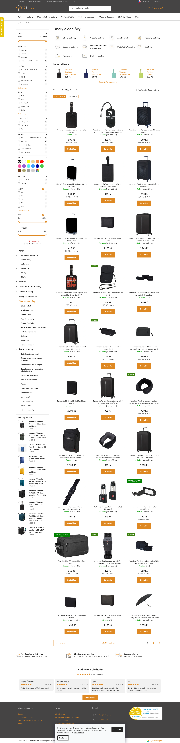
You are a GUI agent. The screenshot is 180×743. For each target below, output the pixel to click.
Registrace (157, 2)
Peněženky (25, 340)
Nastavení (63, 738)
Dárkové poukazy (27, 345)
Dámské (33, 183)
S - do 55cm (33, 141)
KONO (33, 77)
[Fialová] (24, 166)
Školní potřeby (26, 349)
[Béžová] (33, 161)
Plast (33, 129)
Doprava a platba (61, 720)
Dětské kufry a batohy (30, 286)
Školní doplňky (26, 393)
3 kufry (23, 273)
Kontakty (21, 2)
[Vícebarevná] (37, 170)
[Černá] (19, 161)
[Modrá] (33, 166)
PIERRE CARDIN (33, 81)
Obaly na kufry (26, 306)
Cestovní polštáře (27, 323)
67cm (33, 196)
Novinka (33, 54)
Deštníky (24, 336)
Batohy (22, 281)
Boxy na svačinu (27, 401)
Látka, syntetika (33, 122)
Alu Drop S (33, 103)
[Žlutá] (28, 161)
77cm (33, 203)
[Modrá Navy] (37, 166)
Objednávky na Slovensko (64, 723)
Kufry (21, 250)
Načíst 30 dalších (108, 643)
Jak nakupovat (60, 714)
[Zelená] (42, 166)
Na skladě (34, 50)
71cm (33, 199)
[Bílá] (24, 161)
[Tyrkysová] (28, 166)
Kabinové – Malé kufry (29, 255)
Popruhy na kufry (27, 319)
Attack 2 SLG (33, 107)
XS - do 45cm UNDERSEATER (33, 138)
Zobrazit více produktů (107, 82)
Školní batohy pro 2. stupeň (31, 365)
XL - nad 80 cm (33, 152)
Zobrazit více (90, 697)
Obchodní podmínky (34, 2)
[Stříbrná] (33, 170)
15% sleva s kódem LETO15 (33, 61)
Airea (33, 99)
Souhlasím (117, 729)
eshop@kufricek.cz (104, 715)
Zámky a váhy (26, 314)
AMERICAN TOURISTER (33, 70)
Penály (23, 384)
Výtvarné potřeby (27, 410)
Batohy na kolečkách (29, 380)
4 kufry (23, 277)
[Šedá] (28, 170)
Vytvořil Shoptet (156, 741)
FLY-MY (33, 73)
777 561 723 (102, 719)
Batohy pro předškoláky (30, 375)
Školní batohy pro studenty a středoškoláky (32, 370)
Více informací (79, 732)
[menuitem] (20, 16)
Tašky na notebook (28, 296)
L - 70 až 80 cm (33, 149)
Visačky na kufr (27, 310)
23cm (33, 207)
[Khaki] (24, 170)
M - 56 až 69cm (33, 145)
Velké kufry (25, 264)
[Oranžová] (37, 161)
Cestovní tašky (26, 291)
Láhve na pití (25, 397)
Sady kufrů (25, 268)
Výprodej (33, 57)
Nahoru (62, 643)
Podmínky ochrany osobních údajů (57, 2)
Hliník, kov (33, 125)
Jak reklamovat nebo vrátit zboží (67, 717)
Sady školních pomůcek (30, 354)
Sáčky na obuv (26, 405)
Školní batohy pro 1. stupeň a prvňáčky (32, 359)
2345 (33, 96)
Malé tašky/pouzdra (28, 332)
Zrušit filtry (31, 241)
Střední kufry (26, 260)
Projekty (21, 723)
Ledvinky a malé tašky (29, 388)
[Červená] (42, 161)
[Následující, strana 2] (153, 643)
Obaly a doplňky (27, 301)
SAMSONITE (33, 84)
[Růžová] (19, 166)
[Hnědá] (19, 170)
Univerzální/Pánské (34, 180)
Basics (33, 110)
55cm (33, 192)
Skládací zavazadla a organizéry (33, 327)
